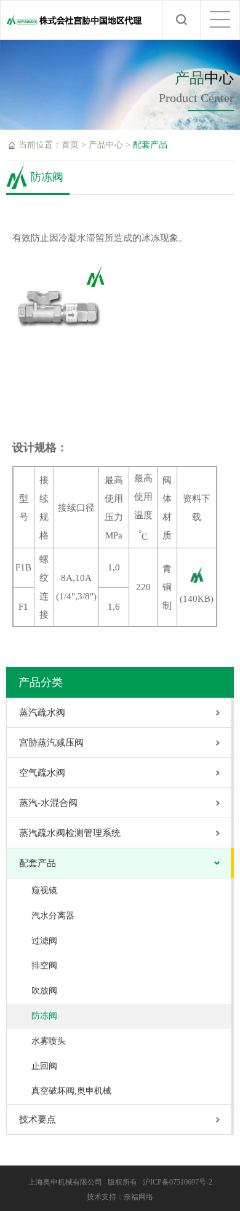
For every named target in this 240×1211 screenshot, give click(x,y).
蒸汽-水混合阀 (48, 803)
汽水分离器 (52, 915)
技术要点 (37, 1119)
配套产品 (150, 144)
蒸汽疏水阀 (42, 712)
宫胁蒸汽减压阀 (51, 743)
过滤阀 (44, 940)
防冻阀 (44, 1015)
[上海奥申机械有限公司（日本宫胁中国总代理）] (74, 25)
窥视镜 (44, 890)
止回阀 (44, 1066)
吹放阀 (44, 990)
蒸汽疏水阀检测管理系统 (70, 833)
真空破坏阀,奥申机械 (71, 1090)
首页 (70, 144)
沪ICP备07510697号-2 (177, 1182)
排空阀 (44, 965)
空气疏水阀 (42, 773)
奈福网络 (138, 1197)
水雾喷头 (48, 1041)
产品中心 (106, 144)
